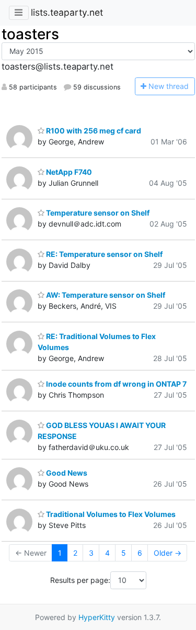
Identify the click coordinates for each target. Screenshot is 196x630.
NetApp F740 (68, 171)
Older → (167, 552)
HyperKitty (96, 617)
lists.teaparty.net (67, 12)
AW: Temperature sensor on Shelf (104, 294)
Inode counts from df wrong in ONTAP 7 (115, 383)
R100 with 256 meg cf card (92, 130)
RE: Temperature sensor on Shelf (103, 254)
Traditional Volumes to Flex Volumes (110, 514)
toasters (30, 34)
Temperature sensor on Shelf (96, 212)
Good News (65, 472)
